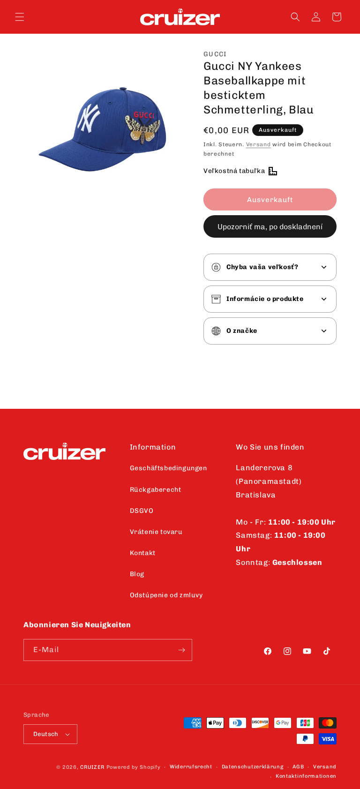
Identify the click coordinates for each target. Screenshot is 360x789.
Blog (137, 574)
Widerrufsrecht (191, 767)
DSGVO (142, 511)
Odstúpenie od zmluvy (166, 595)
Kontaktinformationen (306, 776)
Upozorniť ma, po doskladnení (270, 226)
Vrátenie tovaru (156, 532)
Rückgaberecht (155, 490)
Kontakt (143, 553)
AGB (298, 767)
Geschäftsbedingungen (168, 468)
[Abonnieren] (181, 650)
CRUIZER (92, 767)
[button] (19, 17)
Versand (258, 144)
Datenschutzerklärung (253, 767)
